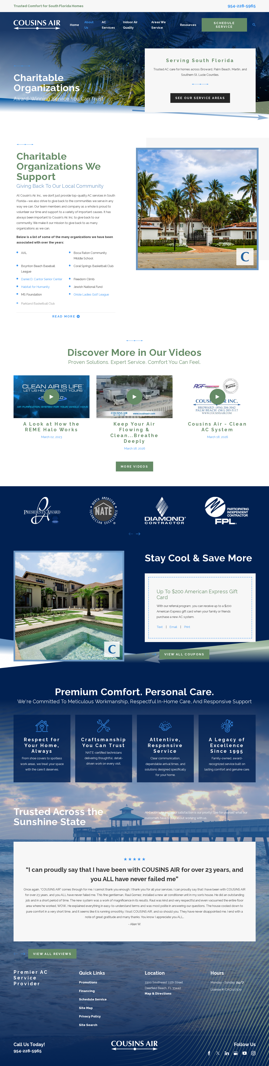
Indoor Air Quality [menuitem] (130, 24)
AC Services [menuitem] (108, 24)
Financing (87, 991)
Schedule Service (224, 24)
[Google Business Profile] (235, 1053)
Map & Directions (158, 993)
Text (160, 627)
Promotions (88, 982)
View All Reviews (52, 954)
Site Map (86, 1008)
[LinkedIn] (227, 1053)
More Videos (134, 466)
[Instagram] (253, 1053)
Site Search (88, 1025)
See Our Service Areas (200, 98)
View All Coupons (184, 654)
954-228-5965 (242, 5)
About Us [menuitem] (89, 24)
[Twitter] (218, 1053)
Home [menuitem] (74, 25)
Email (173, 627)
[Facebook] (209, 1053)
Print (187, 627)
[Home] (37, 25)
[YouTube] (244, 1053)
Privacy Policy (90, 1016)
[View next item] (138, 534)
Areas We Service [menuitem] (158, 24)
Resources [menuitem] (188, 25)
